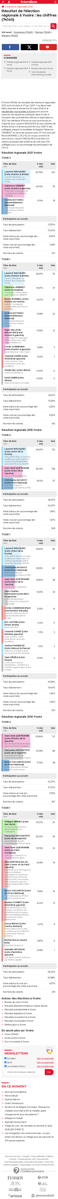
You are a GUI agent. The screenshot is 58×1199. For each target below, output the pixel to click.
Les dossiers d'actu (15, 1066)
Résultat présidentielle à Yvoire (20, 1009)
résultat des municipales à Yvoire (18, 111)
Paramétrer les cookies (34, 1162)
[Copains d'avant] (15, 1190)
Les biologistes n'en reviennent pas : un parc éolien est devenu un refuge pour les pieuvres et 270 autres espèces (29, 1137)
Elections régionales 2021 (20, 6)
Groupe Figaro (25, 1165)
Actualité (10, 1058)
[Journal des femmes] (15, 1178)
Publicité (49, 1156)
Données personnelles (14, 1162)
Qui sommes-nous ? (13, 1156)
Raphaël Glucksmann (16, 1122)
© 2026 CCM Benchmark (43, 1165)
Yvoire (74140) (11, 1034)
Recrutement (43, 1159)
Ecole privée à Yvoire (14, 1038)
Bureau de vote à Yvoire (16, 1002)
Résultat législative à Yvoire (18, 1013)
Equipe (26, 1156)
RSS (34, 1159)
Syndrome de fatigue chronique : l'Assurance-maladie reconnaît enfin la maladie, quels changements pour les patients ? (27, 1111)
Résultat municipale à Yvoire (18, 1021)
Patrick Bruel (11, 1095)
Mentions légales (11, 1165)
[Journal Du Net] (15, 1183)
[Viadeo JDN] (43, 1190)
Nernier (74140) (43, 32)
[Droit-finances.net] (43, 1184)
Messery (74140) (9, 35)
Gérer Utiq (49, 1162)
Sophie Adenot (12, 1099)
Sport (9, 1062)
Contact (13, 1159)
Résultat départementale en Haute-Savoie (25, 1006)
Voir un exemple (45, 1058)
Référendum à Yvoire (15, 1024)
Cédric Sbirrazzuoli (14, 1103)
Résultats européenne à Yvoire (20, 1017)
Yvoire (34, 72)
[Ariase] (15, 1195)
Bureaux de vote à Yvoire (42, 68)
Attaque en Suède (14, 1118)
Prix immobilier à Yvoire (16, 1041)
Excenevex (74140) (23, 32)
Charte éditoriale (37, 1156)
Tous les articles (24, 1159)
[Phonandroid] (43, 1196)
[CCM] (43, 1178)
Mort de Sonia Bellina (15, 1092)
